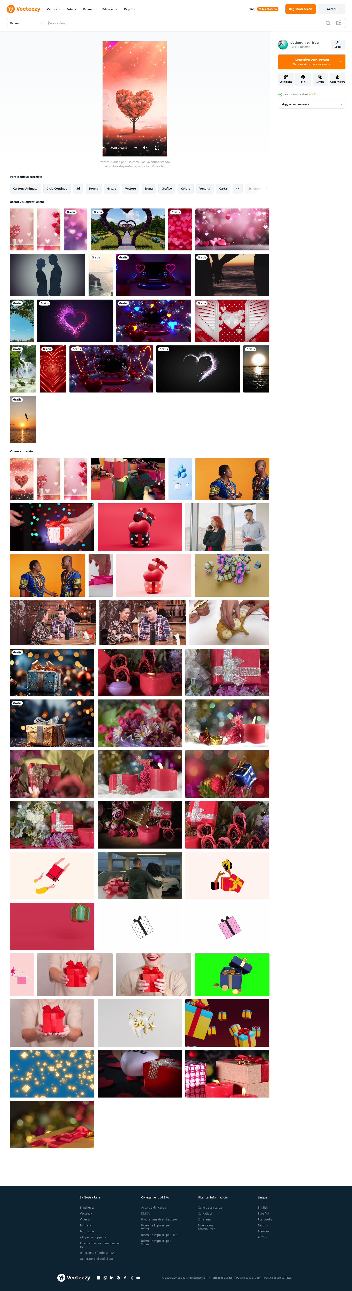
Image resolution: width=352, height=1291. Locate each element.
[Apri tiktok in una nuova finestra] (125, 1277)
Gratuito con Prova (312, 62)
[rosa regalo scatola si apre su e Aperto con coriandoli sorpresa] (22, 974)
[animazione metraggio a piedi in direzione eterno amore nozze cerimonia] (128, 229)
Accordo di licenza (153, 1207)
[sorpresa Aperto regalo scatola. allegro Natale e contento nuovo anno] (52, 926)
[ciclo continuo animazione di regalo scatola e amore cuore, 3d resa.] (140, 527)
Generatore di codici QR (96, 1259)
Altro (261, 1237)
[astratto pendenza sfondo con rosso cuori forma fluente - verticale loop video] (180, 229)
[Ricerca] (327, 23)
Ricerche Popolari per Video (156, 1242)
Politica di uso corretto (278, 1277)
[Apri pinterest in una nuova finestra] (118, 1277)
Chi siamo (204, 1219)
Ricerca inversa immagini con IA (100, 1245)
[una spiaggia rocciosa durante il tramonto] (101, 275)
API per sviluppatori (93, 1237)
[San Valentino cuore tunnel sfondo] (111, 369)
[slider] (135, 147)
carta (223, 188)
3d (78, 188)
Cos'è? (312, 94)
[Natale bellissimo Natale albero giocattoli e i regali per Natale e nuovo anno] (52, 672)
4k (237, 188)
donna (93, 188)
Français (263, 1231)
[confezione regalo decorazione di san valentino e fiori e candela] (140, 672)
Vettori (52, 9)
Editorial (108, 9)
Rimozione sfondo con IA (97, 1253)
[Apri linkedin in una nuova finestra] (111, 1277)
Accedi (331, 9)
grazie (111, 188)
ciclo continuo (57, 188)
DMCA (145, 1213)
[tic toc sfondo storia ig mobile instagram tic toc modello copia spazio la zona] (75, 229)
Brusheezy (87, 1207)
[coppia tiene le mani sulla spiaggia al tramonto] (232, 275)
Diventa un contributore (206, 1227)
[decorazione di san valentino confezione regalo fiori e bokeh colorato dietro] (52, 774)
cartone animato (25, 188)
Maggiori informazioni (295, 104)
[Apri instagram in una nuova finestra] (105, 1277)
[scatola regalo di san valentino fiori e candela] (227, 672)
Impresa (85, 1225)
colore (185, 188)
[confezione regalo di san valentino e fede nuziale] (140, 1074)
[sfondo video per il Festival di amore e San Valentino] (232, 229)
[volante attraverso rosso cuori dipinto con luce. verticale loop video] (53, 369)
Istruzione (87, 1231)
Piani (251, 9)
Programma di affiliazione (159, 1219)
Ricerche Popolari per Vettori (156, 1227)
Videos (87, 9)
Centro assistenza (210, 1207)
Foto (70, 9)
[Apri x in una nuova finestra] (131, 1277)
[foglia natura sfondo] (22, 321)
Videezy (85, 1219)
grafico (167, 188)
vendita (204, 188)
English (263, 1207)
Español (263, 1213)
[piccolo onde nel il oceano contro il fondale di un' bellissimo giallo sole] (256, 369)
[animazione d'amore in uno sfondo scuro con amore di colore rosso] (75, 321)
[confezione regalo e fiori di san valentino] (140, 723)
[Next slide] (263, 188)
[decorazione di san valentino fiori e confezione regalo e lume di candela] (140, 774)
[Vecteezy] (23, 9)
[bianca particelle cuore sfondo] (198, 369)
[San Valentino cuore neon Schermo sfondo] (153, 275)
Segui (338, 47)
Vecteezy (86, 1213)
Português (265, 1219)
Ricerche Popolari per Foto (159, 1235)
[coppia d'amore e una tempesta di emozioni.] (47, 275)
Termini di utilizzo (222, 1277)
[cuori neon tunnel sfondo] (153, 321)
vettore (130, 188)
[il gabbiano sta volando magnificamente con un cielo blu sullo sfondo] (23, 419)
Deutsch (263, 1225)
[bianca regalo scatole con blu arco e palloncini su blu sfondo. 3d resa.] (180, 479)
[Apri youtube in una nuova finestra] (138, 1277)
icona (149, 188)
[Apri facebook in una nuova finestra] (98, 1277)
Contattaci (205, 1213)
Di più (128, 9)
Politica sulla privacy (248, 1277)
